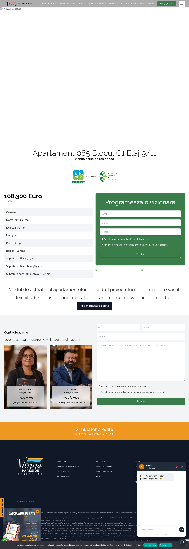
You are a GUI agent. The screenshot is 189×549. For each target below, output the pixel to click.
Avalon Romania (62, 472)
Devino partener (2, 507)
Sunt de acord (150, 545)
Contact (151, 3)
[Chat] (182, 542)
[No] (185, 545)
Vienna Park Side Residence (67, 466)
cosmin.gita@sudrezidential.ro (71, 403)
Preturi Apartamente (96, 3)
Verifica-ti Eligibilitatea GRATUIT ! (94, 434)
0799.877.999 (71, 397)
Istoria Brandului (49, 3)
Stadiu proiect (137, 3)
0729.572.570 (166, 3)
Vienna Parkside (67, 3)
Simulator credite (94, 429)
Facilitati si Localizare (118, 3)
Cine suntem (61, 461)
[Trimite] (181, 529)
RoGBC (80, 3)
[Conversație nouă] (172, 466)
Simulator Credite (63, 477)
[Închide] (182, 467)
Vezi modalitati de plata (94, 305)
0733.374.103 (25, 397)
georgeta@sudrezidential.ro (25, 403)
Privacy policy (165, 545)
